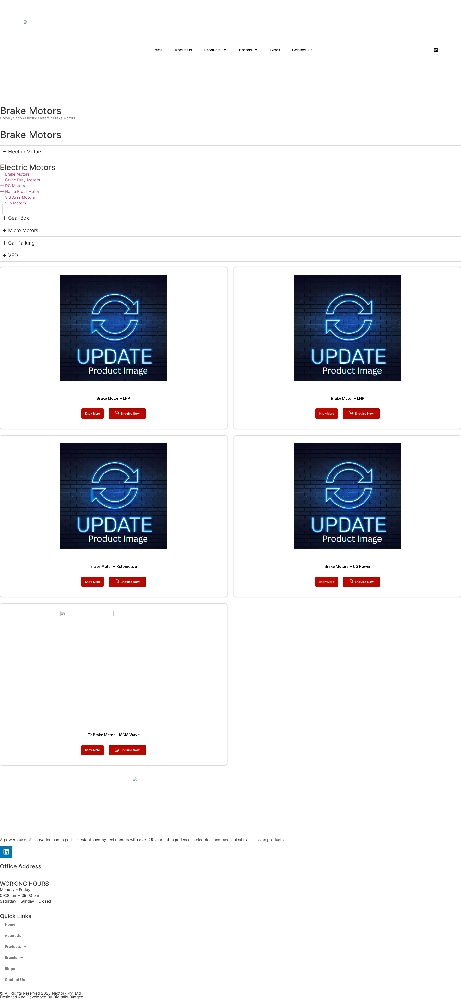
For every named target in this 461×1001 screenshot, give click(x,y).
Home (157, 50)
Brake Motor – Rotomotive (113, 566)
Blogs (275, 50)
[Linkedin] (436, 50)
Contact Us (302, 50)
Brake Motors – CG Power (347, 566)
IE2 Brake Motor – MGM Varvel (113, 735)
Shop (17, 118)
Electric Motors (37, 118)
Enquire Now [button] (130, 413)
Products (212, 50)
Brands (245, 50)
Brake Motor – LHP (113, 398)
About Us (183, 50)
